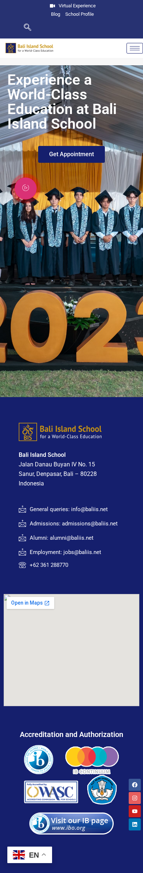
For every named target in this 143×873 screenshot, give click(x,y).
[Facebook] (135, 785)
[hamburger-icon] (134, 48)
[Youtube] (135, 811)
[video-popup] (26, 188)
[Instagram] (135, 798)
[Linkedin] (135, 824)
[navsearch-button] (15, 28)
